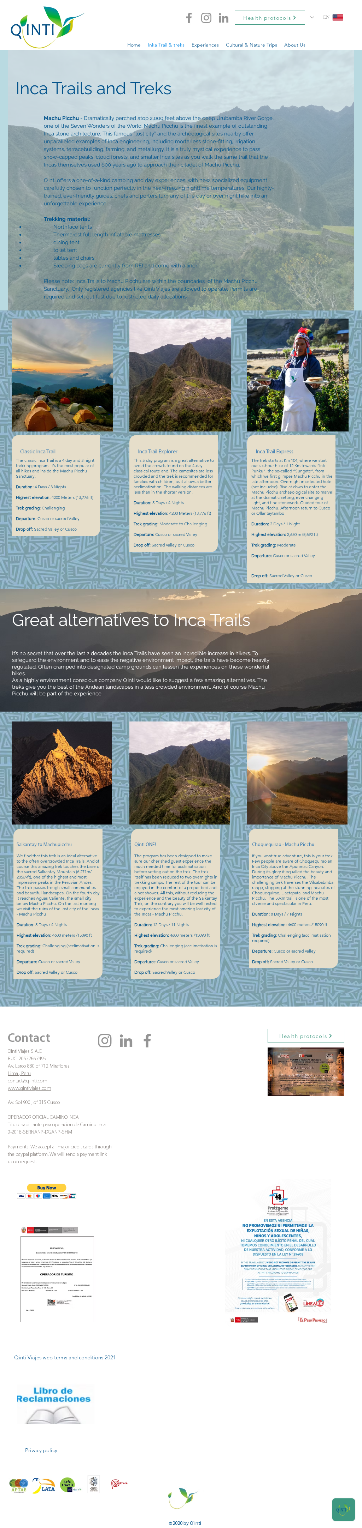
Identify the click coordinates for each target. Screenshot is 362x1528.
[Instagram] (206, 18)
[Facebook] (189, 18)
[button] (47, 1191)
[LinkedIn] (223, 18)
